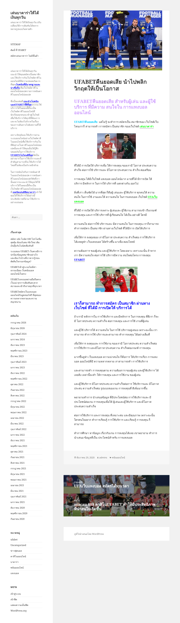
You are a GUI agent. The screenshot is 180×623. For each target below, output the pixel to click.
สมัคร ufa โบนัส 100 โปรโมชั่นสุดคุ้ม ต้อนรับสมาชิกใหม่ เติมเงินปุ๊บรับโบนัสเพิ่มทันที (26, 242)
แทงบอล (15, 573)
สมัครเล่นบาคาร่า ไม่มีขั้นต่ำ (25, 55)
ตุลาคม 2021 (17, 451)
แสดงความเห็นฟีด (19, 605)
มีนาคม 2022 (17, 423)
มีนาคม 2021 (17, 490)
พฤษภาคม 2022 (19, 412)
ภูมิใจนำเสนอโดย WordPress (89, 533)
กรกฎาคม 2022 (18, 401)
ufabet (14, 539)
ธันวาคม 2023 (18, 345)
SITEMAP (16, 44)
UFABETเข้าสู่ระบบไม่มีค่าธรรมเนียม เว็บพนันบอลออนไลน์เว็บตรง (23, 270)
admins (103, 457)
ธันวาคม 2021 (18, 440)
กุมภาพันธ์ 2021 (18, 496)
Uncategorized (18, 545)
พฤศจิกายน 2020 (19, 513)
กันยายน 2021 (17, 457)
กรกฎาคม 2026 (18, 322)
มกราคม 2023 (18, 367)
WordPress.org (19, 610)
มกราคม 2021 (18, 502)
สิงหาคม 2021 (18, 462)
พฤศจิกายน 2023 (19, 350)
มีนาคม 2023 (17, 356)
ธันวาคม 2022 (18, 373)
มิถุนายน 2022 (18, 406)
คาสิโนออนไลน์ (18, 556)
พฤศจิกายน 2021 (19, 446)
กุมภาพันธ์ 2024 (18, 333)
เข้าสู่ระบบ (16, 593)
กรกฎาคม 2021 (18, 468)
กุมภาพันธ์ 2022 (18, 429)
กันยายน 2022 (17, 389)
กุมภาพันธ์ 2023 (18, 361)
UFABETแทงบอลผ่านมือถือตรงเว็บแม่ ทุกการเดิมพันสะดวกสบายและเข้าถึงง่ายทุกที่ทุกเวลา (26, 283)
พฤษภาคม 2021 (19, 479)
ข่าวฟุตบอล (16, 550)
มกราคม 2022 (18, 434)
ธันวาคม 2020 (18, 507)
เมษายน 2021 (17, 485)
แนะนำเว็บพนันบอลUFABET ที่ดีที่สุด (25, 103)
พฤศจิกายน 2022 (19, 378)
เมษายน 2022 (17, 417)
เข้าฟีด (14, 599)
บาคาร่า (15, 562)
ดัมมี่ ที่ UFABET (18, 50)
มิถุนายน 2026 (18, 328)
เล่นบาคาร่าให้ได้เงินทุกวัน (25, 15)
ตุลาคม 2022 (17, 384)
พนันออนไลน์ (17, 567)
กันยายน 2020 (17, 518)
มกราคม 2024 (18, 339)
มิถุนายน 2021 (18, 474)
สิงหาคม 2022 (18, 395)
